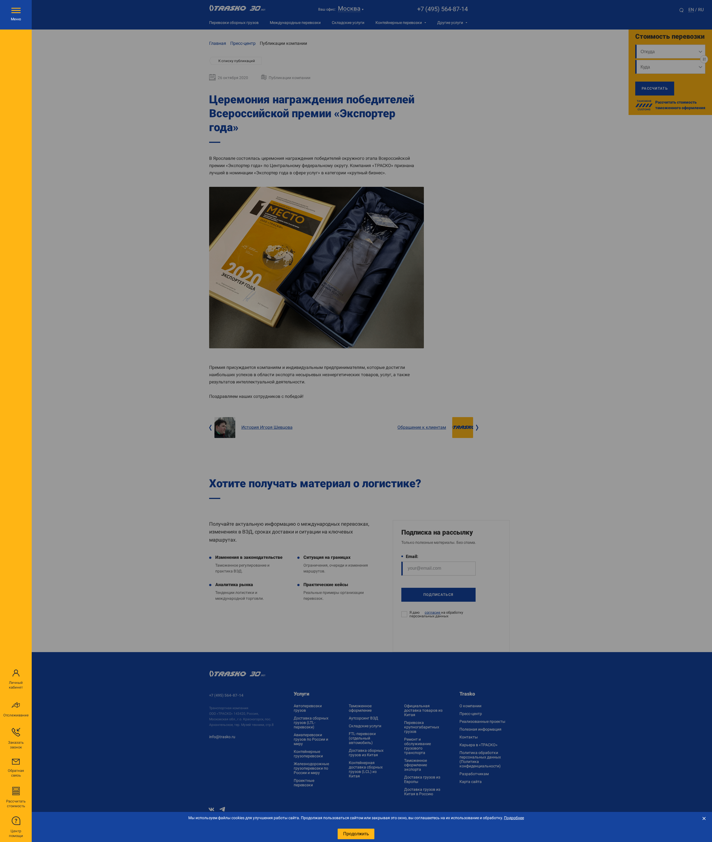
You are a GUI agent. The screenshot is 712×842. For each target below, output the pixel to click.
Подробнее (514, 818)
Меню (16, 19)
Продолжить (356, 833)
